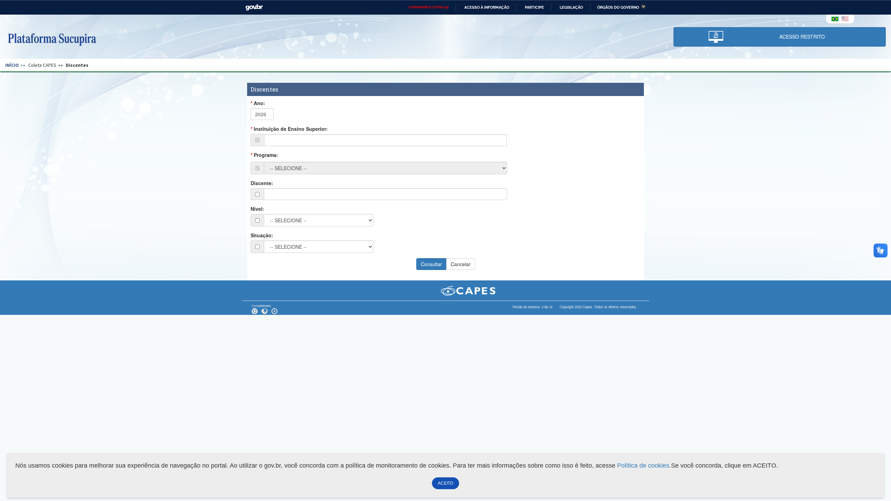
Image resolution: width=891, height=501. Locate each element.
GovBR (254, 7)
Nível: (257, 208)
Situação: (262, 235)
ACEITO (445, 483)
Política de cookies (643, 465)
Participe (534, 7)
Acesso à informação (486, 7)
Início (12, 65)
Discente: (262, 183)
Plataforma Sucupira (51, 38)
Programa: (266, 154)
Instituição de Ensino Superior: (291, 128)
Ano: (259, 103)
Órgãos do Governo (618, 7)
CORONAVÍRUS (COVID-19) (429, 7)
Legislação (571, 7)
